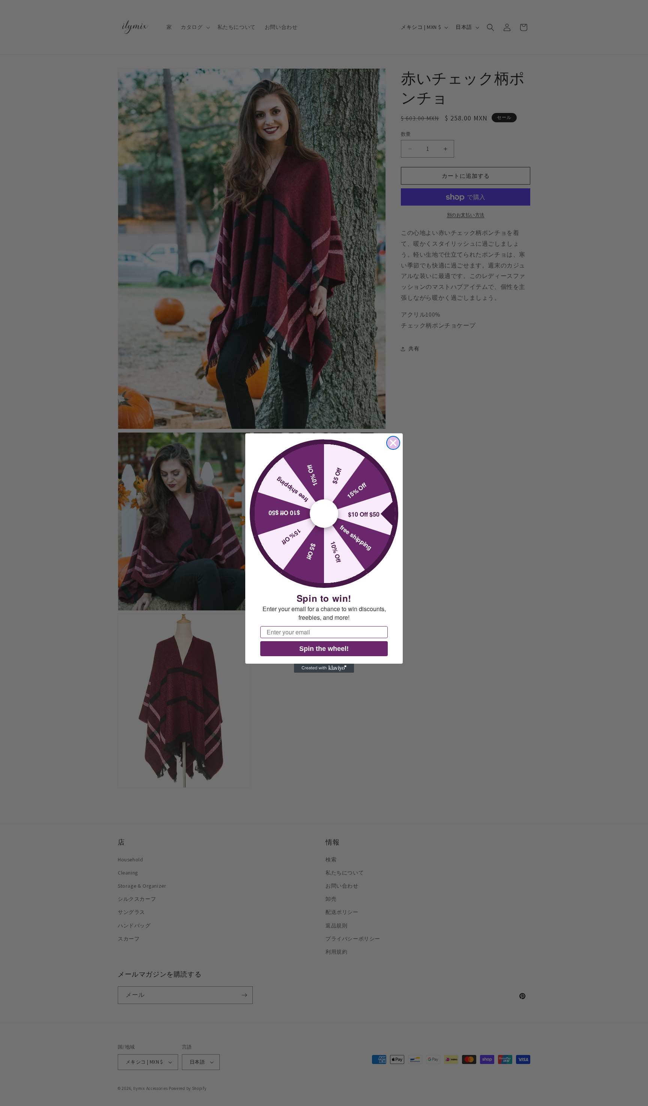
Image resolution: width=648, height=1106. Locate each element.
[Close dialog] (393, 442)
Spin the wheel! (324, 648)
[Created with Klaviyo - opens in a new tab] (324, 668)
